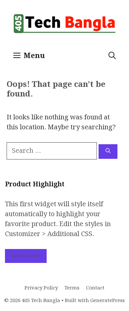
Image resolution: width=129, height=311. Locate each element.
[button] (112, 56)
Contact (95, 288)
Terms (71, 288)
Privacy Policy (41, 288)
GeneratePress (107, 301)
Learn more (26, 256)
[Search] (108, 151)
